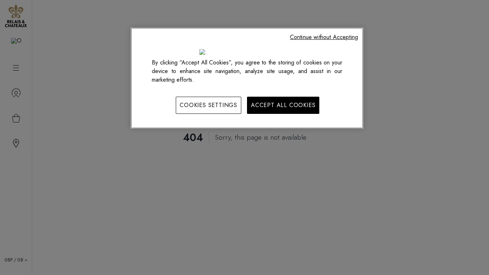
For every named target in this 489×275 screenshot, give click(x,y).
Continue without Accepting (324, 37)
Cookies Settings (208, 105)
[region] (247, 78)
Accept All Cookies (283, 105)
